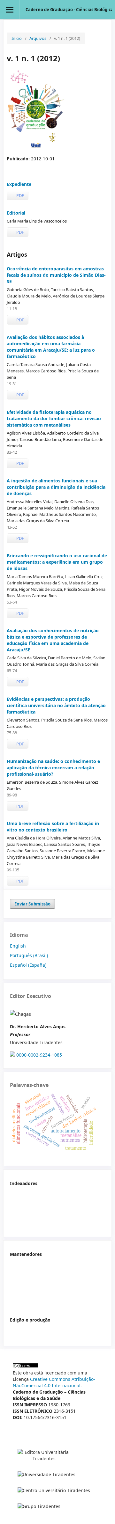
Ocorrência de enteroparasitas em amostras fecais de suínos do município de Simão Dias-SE (56, 275)
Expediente (19, 184)
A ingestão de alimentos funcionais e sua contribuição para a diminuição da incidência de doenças (56, 487)
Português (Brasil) (29, 955)
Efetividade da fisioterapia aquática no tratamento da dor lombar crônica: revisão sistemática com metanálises (54, 418)
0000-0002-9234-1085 (39, 1055)
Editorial (16, 213)
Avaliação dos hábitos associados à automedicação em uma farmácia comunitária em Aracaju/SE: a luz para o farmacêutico (51, 346)
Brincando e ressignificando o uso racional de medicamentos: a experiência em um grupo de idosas (57, 562)
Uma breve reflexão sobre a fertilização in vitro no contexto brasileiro (53, 826)
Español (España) (28, 965)
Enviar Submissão (32, 904)
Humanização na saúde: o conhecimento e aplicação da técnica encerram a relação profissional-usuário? (53, 767)
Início (17, 38)
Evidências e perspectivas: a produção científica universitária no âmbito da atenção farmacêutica (56, 705)
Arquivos (37, 38)
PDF (19, 195)
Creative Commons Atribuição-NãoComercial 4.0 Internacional (54, 1382)
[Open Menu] (9, 9)
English (18, 946)
